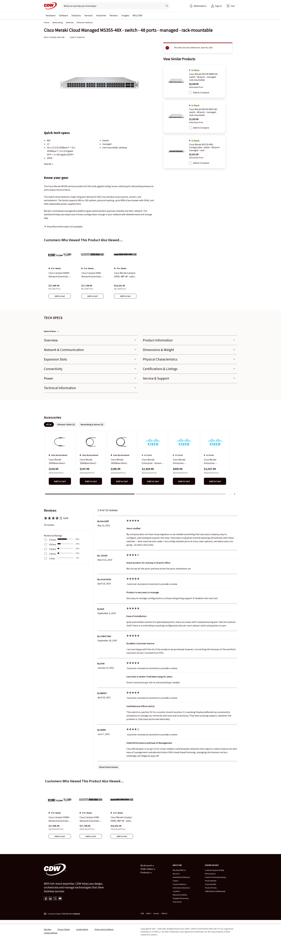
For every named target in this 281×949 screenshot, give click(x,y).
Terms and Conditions (104, 929)
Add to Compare (201, 92)
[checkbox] (190, 92)
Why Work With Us (179, 870)
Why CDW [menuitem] (137, 15)
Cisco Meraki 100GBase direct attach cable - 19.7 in (59, 461)
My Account (146, 865)
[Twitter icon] (55, 898)
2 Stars (52, 553)
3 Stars (52, 549)
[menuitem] (191, 5)
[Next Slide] (234, 494)
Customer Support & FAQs (214, 870)
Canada (156, 913)
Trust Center (177, 902)
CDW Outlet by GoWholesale (215, 891)
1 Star (52, 558)
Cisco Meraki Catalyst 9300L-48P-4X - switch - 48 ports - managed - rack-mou (122, 819)
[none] (50, 15)
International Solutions (181, 888)
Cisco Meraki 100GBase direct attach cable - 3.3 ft (89, 461)
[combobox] (111, 5)
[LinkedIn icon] (50, 898)
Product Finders (211, 888)
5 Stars (52, 539)
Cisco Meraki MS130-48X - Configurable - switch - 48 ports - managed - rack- (205, 147)
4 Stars (52, 544)
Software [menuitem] (63, 15)
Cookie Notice (82, 929)
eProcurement (210, 874)
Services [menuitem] (88, 15)
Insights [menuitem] (125, 15)
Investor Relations (179, 884)
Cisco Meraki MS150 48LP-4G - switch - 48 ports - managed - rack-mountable (203, 112)
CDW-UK (164, 913)
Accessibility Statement (181, 877)
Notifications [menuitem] (200, 5)
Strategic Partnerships (181, 898)
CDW (142, 913)
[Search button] (167, 6)
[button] (231, 5)
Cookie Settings (50, 933)
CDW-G (148, 913)
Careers (175, 881)
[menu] (198, 5)
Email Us (77, 914)
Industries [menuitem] (101, 15)
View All (48, 163)
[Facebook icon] (45, 898)
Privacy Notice (64, 929)
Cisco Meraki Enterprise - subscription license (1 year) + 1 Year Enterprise (183, 461)
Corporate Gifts (210, 884)
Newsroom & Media (180, 895)
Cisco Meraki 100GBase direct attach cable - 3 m (120, 461)
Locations (176, 891)
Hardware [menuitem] (50, 15)
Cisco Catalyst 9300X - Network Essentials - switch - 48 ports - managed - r (59, 819)
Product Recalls (210, 881)
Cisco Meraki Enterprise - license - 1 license (152, 461)
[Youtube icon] (60, 898)
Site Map (47, 929)
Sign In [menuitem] (218, 5)
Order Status (147, 868)
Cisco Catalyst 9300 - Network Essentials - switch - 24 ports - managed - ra (90, 819)
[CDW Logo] (50, 5)
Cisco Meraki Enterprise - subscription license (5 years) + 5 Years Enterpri (214, 461)
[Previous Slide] (230, 494)
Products (145, 872)
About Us (176, 874)
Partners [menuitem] (114, 15)
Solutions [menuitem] (76, 15)
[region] (140, 274)
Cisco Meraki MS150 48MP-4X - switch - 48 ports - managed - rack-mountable (204, 76)
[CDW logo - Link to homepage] (50, 5)
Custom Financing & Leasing (215, 877)
